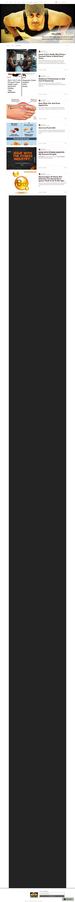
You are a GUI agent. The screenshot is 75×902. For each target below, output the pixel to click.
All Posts (8, 45)
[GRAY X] (65, 2)
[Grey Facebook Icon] (62, 2)
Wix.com (40, 901)
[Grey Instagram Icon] (63, 2)
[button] (67, 45)
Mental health (18, 45)
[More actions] (66, 51)
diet (12, 45)
